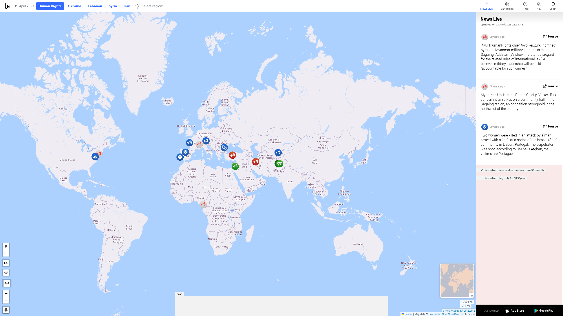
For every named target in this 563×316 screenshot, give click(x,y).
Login (553, 8)
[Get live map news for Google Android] (544, 311)
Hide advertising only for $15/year (504, 178)
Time (525, 8)
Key (539, 8)
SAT (7, 283)
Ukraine (74, 6)
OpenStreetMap (451, 314)
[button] (279, 163)
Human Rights (50, 6)
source (552, 36)
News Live (486, 8)
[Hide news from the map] (6, 272)
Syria (113, 6)
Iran (127, 6)
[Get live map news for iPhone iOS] (515, 311)
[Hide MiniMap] (471, 295)
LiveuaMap (435, 314)
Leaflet (408, 314)
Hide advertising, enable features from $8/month (514, 170)
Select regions (153, 6)
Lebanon (95, 6)
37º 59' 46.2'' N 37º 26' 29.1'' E (459, 310)
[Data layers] (6, 310)
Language (507, 8)
